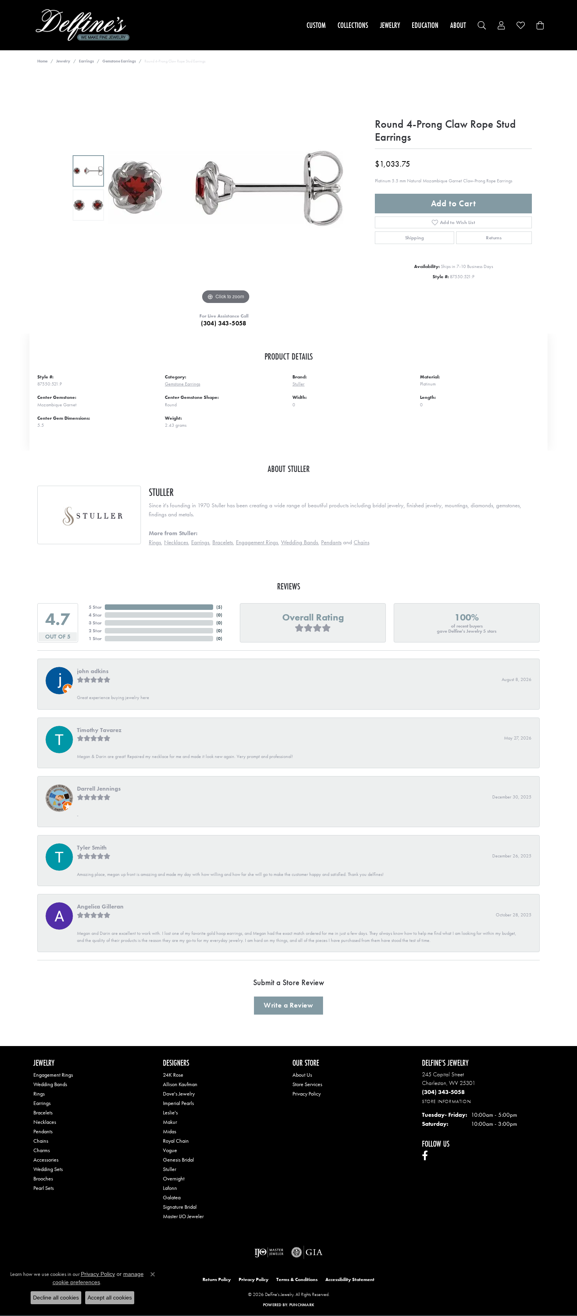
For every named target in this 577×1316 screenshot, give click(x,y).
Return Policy (217, 1279)
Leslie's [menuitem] (170, 1112)
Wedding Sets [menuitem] (48, 1169)
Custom (316, 25)
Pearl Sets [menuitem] (43, 1187)
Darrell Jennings (99, 789)
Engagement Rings (257, 542)
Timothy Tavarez (99, 730)
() (219, 607)
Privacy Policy (306, 1093)
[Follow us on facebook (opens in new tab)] (425, 1155)
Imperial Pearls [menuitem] (178, 1103)
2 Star (95, 631)
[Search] (482, 25)
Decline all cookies (56, 1297)
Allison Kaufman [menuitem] (180, 1084)
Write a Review (288, 1005)
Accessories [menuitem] (45, 1159)
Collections (353, 25)
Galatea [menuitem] (172, 1197)
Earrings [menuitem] (42, 1103)
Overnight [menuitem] (173, 1178)
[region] (225, 188)
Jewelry (390, 25)
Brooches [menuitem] (43, 1178)
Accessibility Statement (349, 1279)
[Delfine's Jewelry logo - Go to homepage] (84, 25)
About (458, 25)
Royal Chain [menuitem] (176, 1140)
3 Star (95, 623)
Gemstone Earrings (119, 61)
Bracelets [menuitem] (43, 1112)
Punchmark (301, 1304)
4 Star (95, 615)
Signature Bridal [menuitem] (180, 1206)
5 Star (95, 607)
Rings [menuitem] (39, 1093)
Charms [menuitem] (41, 1150)
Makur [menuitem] (170, 1121)
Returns (494, 238)
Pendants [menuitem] (43, 1131)
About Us (302, 1074)
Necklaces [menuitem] (44, 1121)
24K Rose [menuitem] (173, 1074)
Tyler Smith (92, 848)
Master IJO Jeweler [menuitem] (183, 1216)
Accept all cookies (110, 1297)
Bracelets (222, 542)
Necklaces (176, 542)
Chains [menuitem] (40, 1140)
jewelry (63, 61)
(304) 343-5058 (224, 323)
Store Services (307, 1084)
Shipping (414, 238)
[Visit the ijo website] (269, 1252)
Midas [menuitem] (169, 1131)
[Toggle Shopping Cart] (540, 25)
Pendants (331, 542)
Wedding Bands (299, 542)
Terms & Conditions (297, 1279)
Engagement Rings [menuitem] (53, 1074)
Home (42, 61)
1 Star (95, 638)
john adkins (93, 671)
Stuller (298, 384)
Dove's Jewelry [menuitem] (179, 1093)
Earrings (86, 61)
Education (425, 25)
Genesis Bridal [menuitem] (178, 1159)
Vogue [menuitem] (170, 1150)
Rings (155, 542)
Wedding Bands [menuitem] (50, 1084)
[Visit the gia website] (307, 1252)
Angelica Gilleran (100, 906)
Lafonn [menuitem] (170, 1187)
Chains (361, 542)
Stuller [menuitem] (169, 1169)
